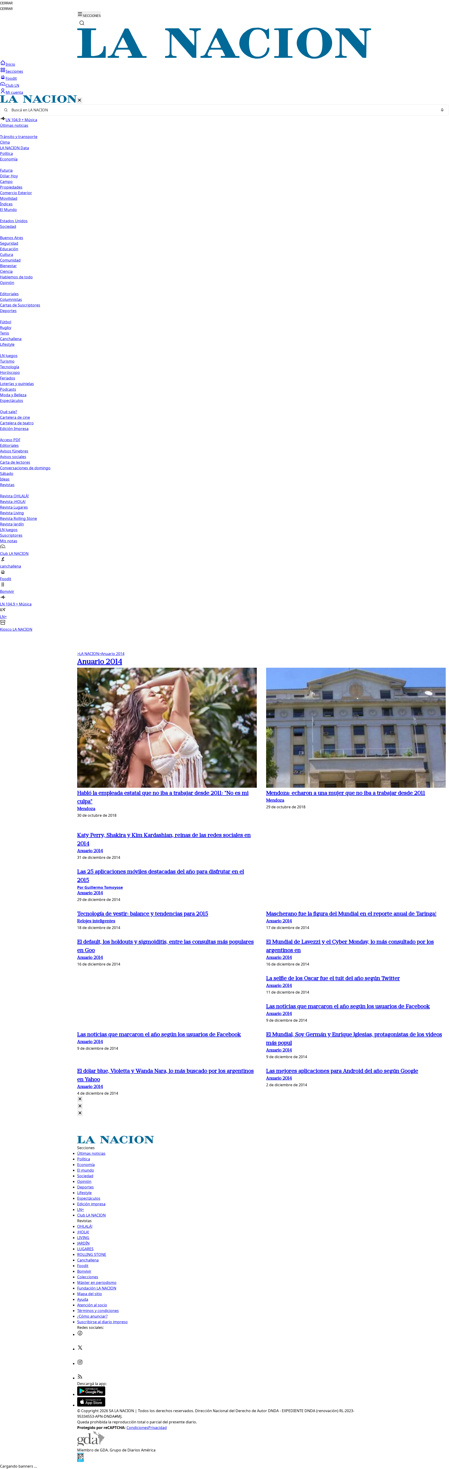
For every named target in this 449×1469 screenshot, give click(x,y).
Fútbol (5, 321)
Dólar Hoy (9, 176)
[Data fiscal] (80, 1460)
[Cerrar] (79, 100)
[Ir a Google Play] (91, 1394)
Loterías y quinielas (17, 383)
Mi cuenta (14, 92)
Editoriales (9, 293)
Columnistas (11, 299)
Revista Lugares (14, 507)
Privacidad (157, 1427)
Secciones (14, 71)
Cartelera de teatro (17, 423)
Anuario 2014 (111, 653)
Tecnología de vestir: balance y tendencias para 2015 (142, 914)
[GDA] (90, 1444)
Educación (9, 249)
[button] (224, 363)
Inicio (10, 64)
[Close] (80, 1099)
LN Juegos (9, 355)
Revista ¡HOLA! (12, 501)
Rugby (5, 327)
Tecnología (9, 366)
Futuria (6, 170)
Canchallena (11, 338)
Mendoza (86, 809)
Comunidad (10, 260)
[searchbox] (222, 110)
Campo (6, 181)
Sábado (6, 473)
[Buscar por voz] (442, 110)
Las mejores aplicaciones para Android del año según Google (342, 1071)
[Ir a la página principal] (224, 57)
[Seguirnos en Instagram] (80, 1363)
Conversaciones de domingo (25, 467)
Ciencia (6, 271)
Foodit (11, 78)
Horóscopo (10, 372)
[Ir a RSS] (80, 1378)
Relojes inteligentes (96, 921)
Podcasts (8, 389)
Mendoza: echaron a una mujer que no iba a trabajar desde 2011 (345, 793)
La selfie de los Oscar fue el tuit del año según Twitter (333, 978)
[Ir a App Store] (91, 1405)
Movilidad (8, 198)
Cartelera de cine (15, 417)
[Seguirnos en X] (80, 1349)
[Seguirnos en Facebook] (80, 1334)
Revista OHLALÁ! (14, 496)
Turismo (7, 361)
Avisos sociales (13, 456)
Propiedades (11, 187)
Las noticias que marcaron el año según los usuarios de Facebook (348, 1007)
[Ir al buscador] (82, 23)
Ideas (5, 479)
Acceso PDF (10, 439)
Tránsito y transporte (18, 136)
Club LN (12, 85)
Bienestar (8, 265)
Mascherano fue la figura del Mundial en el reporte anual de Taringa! (351, 914)
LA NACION (88, 653)
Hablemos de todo (16, 277)
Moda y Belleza (13, 394)
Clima (5, 142)
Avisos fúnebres (14, 451)
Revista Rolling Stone (18, 518)
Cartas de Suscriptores (20, 305)
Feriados (7, 378)
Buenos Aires (11, 237)
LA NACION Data (14, 147)
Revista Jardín (12, 524)
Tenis (4, 333)
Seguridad (9, 243)
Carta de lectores (15, 462)
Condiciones (137, 1427)
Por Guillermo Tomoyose (100, 887)
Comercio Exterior (16, 192)
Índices (6, 204)
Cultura (6, 254)
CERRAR (6, 3)
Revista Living (12, 512)
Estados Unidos (14, 220)
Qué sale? (8, 411)
